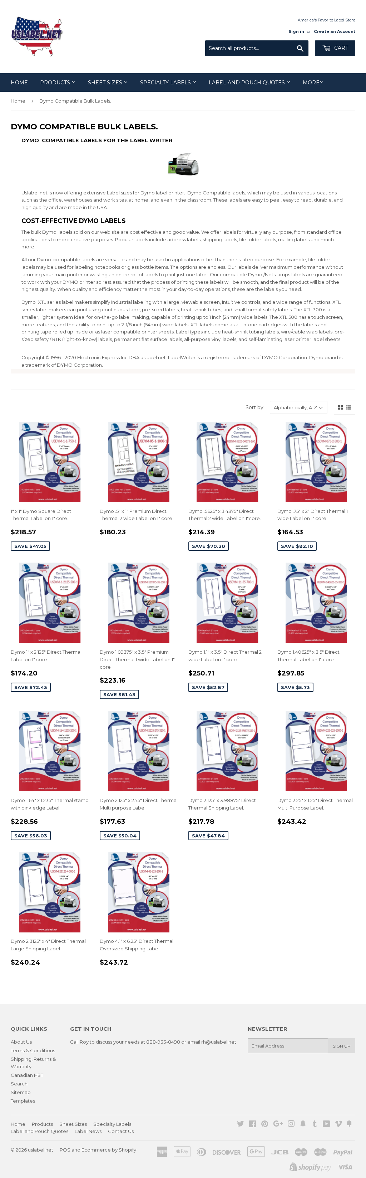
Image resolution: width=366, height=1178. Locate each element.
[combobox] (256, 48)
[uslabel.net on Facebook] (252, 1125)
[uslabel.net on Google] (278, 1125)
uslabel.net (40, 1150)
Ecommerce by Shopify (108, 1150)
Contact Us (121, 1131)
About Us (21, 1042)
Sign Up (342, 1046)
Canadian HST (27, 1075)
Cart (340, 48)
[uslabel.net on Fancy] (349, 1125)
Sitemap (21, 1092)
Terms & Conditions (33, 1050)
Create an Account (334, 31)
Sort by (254, 407)
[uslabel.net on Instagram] (291, 1125)
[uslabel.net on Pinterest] (264, 1125)
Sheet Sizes (106, 82)
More (311, 82)
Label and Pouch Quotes (247, 82)
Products (55, 82)
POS (65, 1150)
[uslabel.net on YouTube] (326, 1125)
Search (19, 1084)
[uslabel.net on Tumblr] (314, 1125)
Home (19, 82)
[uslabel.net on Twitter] (240, 1125)
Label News (88, 1131)
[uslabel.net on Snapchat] (303, 1125)
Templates (23, 1101)
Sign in (296, 31)
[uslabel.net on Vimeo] (338, 1125)
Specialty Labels (166, 82)
